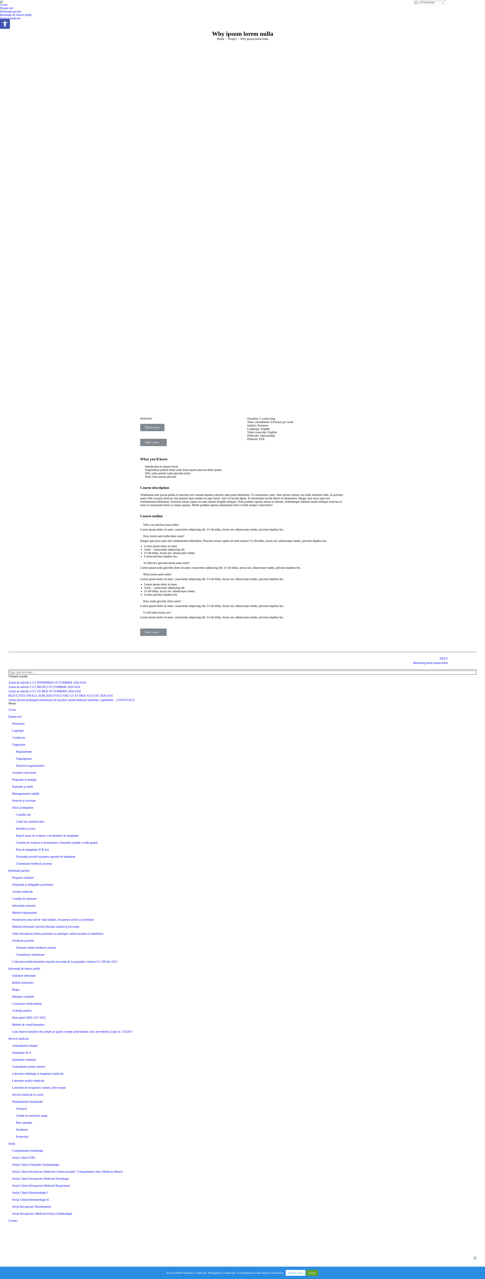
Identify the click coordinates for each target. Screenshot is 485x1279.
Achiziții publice (22, 1010)
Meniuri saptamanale (24, 912)
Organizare (18, 744)
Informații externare (24, 905)
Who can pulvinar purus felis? (161, 524)
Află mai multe (295, 1272)
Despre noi (14, 716)
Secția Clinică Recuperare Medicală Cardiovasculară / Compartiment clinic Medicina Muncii (67, 1171)
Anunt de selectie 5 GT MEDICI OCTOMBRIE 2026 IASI (44, 687)
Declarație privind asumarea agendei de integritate (45, 856)
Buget (15, 989)
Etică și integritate (22, 807)
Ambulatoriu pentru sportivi (28, 1066)
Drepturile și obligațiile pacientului (32, 884)
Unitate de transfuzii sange (32, 1115)
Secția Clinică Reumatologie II (30, 1199)
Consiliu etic (23, 814)
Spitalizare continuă (24, 1059)
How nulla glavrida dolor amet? (162, 601)
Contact (13, 1220)
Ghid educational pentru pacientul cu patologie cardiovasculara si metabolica (57, 933)
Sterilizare (22, 1129)
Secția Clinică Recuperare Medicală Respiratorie (41, 1185)
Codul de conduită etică (30, 821)
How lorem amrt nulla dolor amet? (163, 536)
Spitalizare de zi (21, 1052)
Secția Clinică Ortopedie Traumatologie (35, 1164)
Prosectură (22, 1136)
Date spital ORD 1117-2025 (29, 1017)
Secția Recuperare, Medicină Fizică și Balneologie (42, 1213)
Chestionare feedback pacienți (34, 863)
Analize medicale (22, 891)
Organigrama (24, 758)
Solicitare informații (24, 975)
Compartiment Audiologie (27, 1150)
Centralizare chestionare (30, 954)
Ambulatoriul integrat (25, 1045)
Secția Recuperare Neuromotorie (31, 1206)
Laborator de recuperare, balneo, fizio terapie (39, 1087)
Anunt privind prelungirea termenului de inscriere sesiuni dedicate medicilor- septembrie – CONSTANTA (71, 700)
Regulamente (24, 751)
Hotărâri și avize (25, 828)
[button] (242, 355)
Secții (11, 1143)
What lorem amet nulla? (157, 574)
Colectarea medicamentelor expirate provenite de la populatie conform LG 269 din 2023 (64, 961)
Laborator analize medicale (28, 1080)
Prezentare (18, 723)
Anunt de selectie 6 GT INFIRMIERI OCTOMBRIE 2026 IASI (47, 682)
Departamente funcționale (27, 1101)
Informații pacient (18, 870)
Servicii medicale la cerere (27, 1094)
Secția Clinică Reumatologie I (30, 1192)
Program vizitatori (23, 877)
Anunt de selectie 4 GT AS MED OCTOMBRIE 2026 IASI (44, 691)
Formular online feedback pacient (36, 947)
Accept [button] (312, 1272)
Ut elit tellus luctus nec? (157, 612)
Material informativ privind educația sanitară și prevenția (45, 926)
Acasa (12, 709)
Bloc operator (24, 1122)
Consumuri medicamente (27, 1003)
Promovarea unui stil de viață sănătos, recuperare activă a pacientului (53, 919)
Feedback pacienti (23, 940)
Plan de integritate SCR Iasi (32, 849)
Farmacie (21, 1108)
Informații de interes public (24, 968)
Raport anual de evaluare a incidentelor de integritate (47, 835)
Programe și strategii (24, 779)
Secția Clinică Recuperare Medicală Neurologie (40, 1178)
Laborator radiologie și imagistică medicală (37, 1073)
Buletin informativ (23, 982)
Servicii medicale (18, 1038)
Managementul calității (25, 793)
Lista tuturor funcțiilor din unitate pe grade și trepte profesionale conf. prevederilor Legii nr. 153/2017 (72, 1031)
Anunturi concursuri (24, 772)
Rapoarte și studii (22, 786)
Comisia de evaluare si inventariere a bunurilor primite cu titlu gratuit (57, 842)
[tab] (242, 525)
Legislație (18, 730)
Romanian (427, 2)
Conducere (18, 737)
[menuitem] (3, 4)
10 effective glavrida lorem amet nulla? (166, 563)
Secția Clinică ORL (24, 1157)
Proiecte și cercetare (24, 800)
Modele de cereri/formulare (28, 1024)
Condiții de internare (24, 898)
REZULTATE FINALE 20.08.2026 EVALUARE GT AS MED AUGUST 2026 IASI (60, 695)
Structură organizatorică (30, 765)
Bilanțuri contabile (23, 996)
